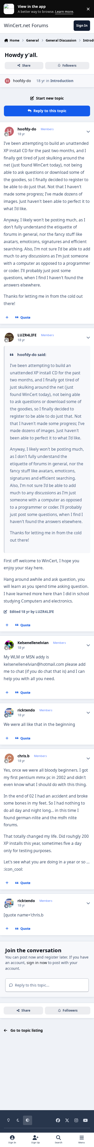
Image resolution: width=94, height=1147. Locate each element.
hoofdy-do (22, 80)
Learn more (10, 9)
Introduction (61, 80)
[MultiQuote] (7, 317)
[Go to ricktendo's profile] (9, 712)
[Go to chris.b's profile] (9, 758)
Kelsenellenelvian (33, 642)
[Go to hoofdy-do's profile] (7, 81)
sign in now (37, 962)
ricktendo (26, 710)
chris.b (23, 756)
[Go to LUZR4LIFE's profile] (9, 337)
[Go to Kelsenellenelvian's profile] (9, 645)
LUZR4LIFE (27, 335)
